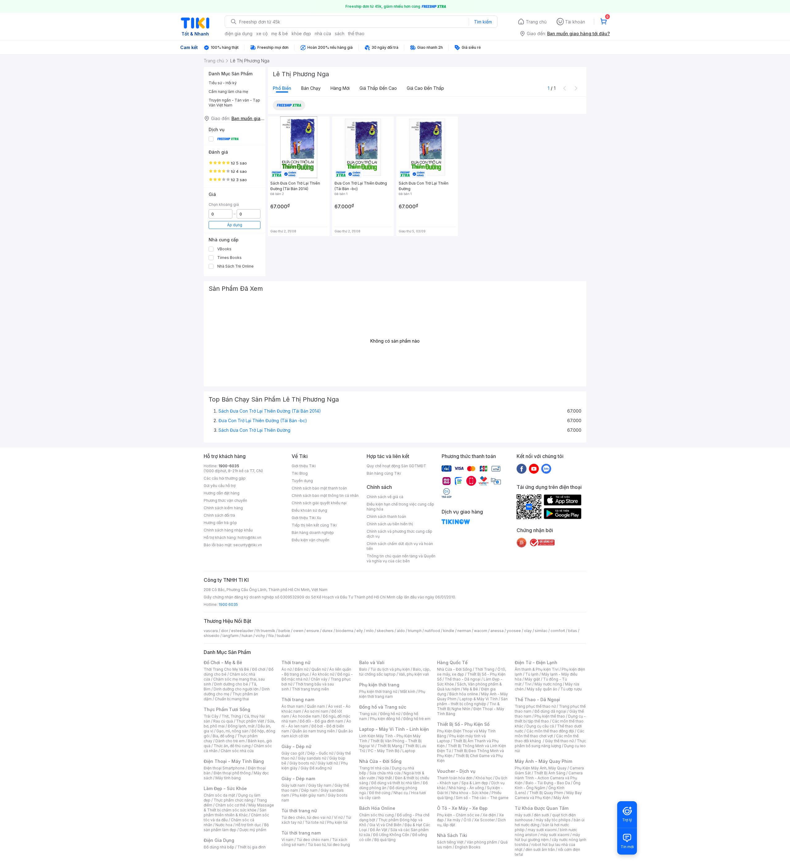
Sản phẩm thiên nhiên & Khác (235, 812)
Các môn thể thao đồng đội (550, 731)
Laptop (408, 750)
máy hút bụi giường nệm (547, 837)
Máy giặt (532, 679)
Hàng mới (340, 88)
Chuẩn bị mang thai (232, 699)
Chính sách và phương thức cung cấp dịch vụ (399, 534)
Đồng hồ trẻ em (416, 718)
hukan (247, 635)
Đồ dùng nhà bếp (219, 847)
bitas (572, 630)
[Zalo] (546, 468)
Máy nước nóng (548, 684)
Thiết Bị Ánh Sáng (549, 773)
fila (271, 635)
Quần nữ (318, 669)
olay (528, 630)
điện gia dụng (238, 33)
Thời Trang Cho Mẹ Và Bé (226, 669)
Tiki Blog (300, 473)
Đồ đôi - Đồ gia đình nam (321, 721)
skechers (385, 630)
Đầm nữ (301, 669)
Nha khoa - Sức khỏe (470, 792)
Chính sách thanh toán (386, 516)
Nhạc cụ (400, 792)
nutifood (432, 630)
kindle (448, 630)
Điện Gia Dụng (219, 840)
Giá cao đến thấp (425, 88)
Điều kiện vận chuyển (310, 540)
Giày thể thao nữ (559, 741)
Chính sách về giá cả (385, 496)
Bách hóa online (463, 694)
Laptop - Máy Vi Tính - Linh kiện (394, 729)
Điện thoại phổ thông (232, 773)
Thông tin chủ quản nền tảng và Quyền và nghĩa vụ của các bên (401, 558)
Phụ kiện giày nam (308, 795)
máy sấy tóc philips (553, 820)
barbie (284, 630)
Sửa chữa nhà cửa (385, 773)
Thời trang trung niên (310, 689)
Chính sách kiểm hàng (223, 508)
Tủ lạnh (531, 674)
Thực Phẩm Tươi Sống (227, 709)
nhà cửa (323, 33)
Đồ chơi (258, 669)
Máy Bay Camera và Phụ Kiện (548, 795)
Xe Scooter (484, 820)
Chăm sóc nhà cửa (237, 750)
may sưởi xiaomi (542, 829)
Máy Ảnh (561, 797)
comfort (558, 630)
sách (339, 33)
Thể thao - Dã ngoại (462, 679)
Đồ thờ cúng (379, 792)
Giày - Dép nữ (296, 746)
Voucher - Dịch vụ (456, 771)
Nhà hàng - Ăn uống (466, 787)
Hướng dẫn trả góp (220, 522)
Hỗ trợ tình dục (248, 824)
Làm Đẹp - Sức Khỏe (225, 788)
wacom (480, 630)
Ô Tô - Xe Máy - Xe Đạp (462, 808)
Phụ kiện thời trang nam (392, 694)
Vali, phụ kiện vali (414, 674)
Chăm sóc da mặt (219, 795)
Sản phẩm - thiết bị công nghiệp (472, 701)
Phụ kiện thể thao (549, 716)
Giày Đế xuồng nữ (316, 768)
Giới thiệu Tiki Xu (306, 517)
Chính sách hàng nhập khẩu (228, 530)
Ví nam (287, 839)
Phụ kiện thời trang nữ (378, 691)
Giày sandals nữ (312, 758)
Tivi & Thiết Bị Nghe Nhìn (468, 706)
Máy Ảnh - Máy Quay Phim (543, 761)
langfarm (230, 635)
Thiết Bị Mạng (389, 745)
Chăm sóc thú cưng (376, 815)
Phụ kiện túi (337, 822)
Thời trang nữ (295, 662)
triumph (415, 630)
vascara (211, 630)
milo (370, 630)
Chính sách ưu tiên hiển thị (390, 524)
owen (298, 630)
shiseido (211, 635)
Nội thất (385, 778)
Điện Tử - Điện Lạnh (536, 662)
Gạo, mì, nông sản (232, 731)
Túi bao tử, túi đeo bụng (329, 844)
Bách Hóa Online (377, 808)
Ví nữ (338, 817)
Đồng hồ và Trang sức (382, 707)
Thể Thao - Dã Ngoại (537, 699)
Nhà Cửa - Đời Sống (380, 761)
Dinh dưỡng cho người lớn (236, 689)
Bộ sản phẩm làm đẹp (236, 827)
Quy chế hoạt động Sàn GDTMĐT (396, 466)
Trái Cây (211, 716)
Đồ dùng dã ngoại (550, 711)
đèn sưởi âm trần (540, 849)
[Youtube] (534, 468)
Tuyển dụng (302, 480)
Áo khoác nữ (323, 674)
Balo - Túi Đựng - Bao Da (548, 783)
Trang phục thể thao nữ (535, 706)
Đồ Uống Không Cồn (391, 834)
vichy (260, 635)
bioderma (344, 630)
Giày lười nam (293, 785)
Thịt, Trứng (231, 716)
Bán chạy (311, 88)
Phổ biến (282, 88)
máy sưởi (523, 815)
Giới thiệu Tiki (304, 466)
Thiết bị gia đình (251, 847)
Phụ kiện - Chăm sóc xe (458, 815)
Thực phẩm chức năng (233, 800)
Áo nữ (286, 669)
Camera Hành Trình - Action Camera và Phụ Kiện (549, 778)
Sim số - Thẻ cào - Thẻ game (482, 797)
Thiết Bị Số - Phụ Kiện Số (463, 724)
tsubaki (283, 635)
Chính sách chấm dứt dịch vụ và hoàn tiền (400, 546)
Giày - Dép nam (298, 778)
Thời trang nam (297, 699)
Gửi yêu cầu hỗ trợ (219, 485)
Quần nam (316, 706)
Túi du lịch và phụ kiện (390, 669)
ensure (312, 630)
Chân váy (319, 679)
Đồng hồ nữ (390, 713)
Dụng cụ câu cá (540, 726)
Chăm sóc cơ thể (230, 805)
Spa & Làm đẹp (474, 783)
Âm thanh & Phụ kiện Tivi (537, 669)
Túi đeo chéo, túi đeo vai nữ (306, 817)
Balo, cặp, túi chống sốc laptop (394, 672)
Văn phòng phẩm (482, 842)
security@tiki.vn (247, 545)
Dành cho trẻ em (230, 741)
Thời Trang (484, 669)
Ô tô (467, 820)
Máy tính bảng (228, 778)
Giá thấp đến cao (378, 88)
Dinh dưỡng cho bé (231, 684)
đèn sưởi (541, 815)
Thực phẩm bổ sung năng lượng (550, 743)
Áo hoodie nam (306, 716)
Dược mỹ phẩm (252, 829)
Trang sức (368, 713)
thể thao (356, 33)
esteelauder (242, 630)
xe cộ (262, 33)
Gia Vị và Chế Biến (385, 824)
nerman (464, 630)
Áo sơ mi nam (316, 711)
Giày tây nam (319, 785)
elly (359, 630)
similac (541, 630)
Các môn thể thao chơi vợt (549, 733)
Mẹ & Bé (470, 689)
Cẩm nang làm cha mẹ (228, 91)
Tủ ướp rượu (571, 689)
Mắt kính (407, 691)
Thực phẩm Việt (250, 721)
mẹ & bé (279, 33)
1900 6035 (228, 604)
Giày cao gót (292, 753)
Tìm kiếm (483, 21)
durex (327, 630)
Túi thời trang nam (301, 832)
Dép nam (309, 790)
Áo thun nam (292, 706)
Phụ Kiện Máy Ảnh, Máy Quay (541, 768)
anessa (497, 630)
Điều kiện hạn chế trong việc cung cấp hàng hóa (400, 506)
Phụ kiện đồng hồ (385, 718)
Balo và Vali (372, 662)
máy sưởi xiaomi (554, 834)
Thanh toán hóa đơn (454, 778)
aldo (401, 630)
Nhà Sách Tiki (452, 835)
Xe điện (489, 815)
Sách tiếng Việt (450, 842)
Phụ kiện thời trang (379, 684)
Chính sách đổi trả (219, 515)
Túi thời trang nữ (299, 810)
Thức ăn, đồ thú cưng (232, 745)
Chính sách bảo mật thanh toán (319, 488)
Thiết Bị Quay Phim (546, 792)
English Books (467, 847)
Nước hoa (223, 824)
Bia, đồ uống (223, 736)
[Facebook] (521, 468)
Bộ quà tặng (385, 839)
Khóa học (484, 778)
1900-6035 (228, 466)
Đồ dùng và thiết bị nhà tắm (395, 783)
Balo (363, 669)
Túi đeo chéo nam (313, 839)
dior (224, 630)
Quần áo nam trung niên (313, 731)
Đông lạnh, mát (241, 726)
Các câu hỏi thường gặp (225, 478)
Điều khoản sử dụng (309, 510)
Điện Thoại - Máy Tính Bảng (234, 761)
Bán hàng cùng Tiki (384, 473)
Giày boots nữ (301, 763)
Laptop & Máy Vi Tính (478, 699)
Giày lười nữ (328, 763)
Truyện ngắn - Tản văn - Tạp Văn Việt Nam (234, 102)
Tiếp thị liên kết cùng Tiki (314, 525)
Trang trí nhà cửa (374, 768)
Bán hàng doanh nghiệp (313, 532)
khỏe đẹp (301, 33)
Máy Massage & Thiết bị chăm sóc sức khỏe (239, 807)
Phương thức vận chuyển (225, 500)
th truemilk (265, 630)
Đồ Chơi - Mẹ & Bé (223, 662)
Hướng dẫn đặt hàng (221, 493)
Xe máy (453, 820)
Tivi (528, 684)
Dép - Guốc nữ (320, 753)
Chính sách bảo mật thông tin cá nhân (325, 495)
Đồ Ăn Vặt (378, 829)
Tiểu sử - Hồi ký (223, 83)
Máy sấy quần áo (542, 689)
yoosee (514, 630)
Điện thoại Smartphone (224, 768)
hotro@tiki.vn (249, 537)
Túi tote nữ (314, 822)
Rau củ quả (223, 721)
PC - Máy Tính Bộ (383, 750)
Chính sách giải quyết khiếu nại (319, 503)
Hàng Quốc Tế (452, 662)
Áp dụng (234, 225)
